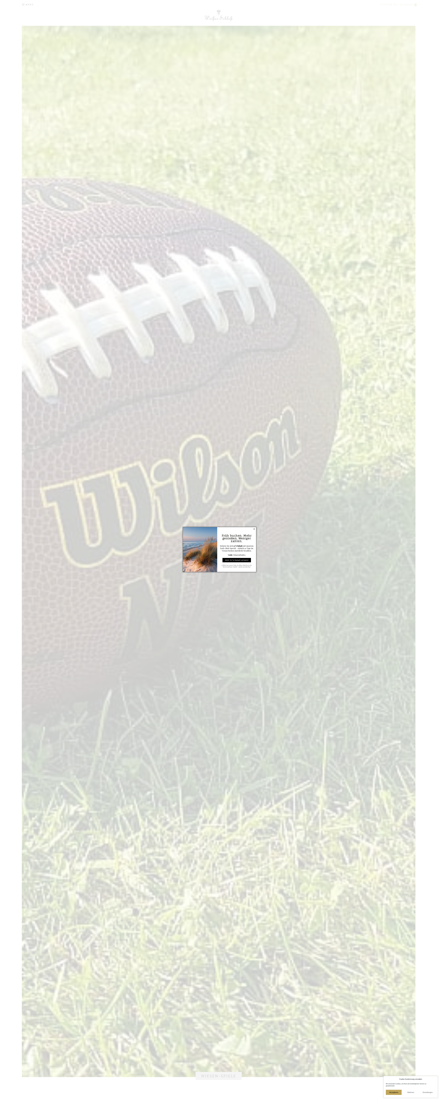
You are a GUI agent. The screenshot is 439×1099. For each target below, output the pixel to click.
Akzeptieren (393, 1092)
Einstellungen (428, 1092)
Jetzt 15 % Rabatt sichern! (237, 560)
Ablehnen (410, 1092)
